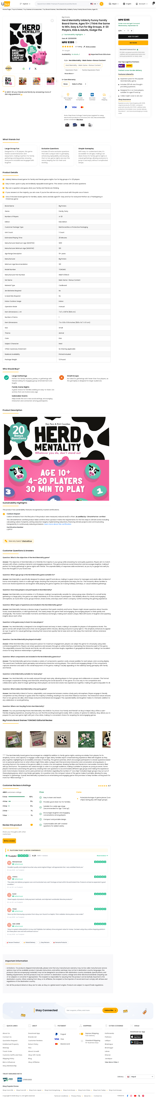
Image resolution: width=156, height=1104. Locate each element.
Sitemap (6, 1048)
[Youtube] (135, 1096)
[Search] (101, 4)
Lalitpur (108, 1040)
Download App (34, 1033)
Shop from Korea (69, 1090)
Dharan (108, 1055)
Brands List (32, 1037)
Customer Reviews (35, 1040)
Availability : (66, 54)
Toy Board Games (49, 9)
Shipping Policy (8, 1058)
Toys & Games (17, 9)
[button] (114, 4)
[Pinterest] (143, 1096)
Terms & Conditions (61, 1096)
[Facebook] (127, 1096)
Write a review (9, 841)
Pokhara (108, 1037)
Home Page (7, 9)
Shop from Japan (35, 1090)
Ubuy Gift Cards (34, 1055)
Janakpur (108, 1058)
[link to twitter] (36, 69)
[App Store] (136, 1037)
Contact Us (7, 1037)
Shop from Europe (115, 1090)
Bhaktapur (109, 1044)
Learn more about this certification (57, 524)
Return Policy (33, 1044)
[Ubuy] (6, 3)
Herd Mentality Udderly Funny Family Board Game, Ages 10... (77, 9)
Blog (30, 1058)
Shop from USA (8, 1090)
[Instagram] (131, 1096)
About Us (6, 1033)
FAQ (29, 1048)
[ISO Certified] (23, 1079)
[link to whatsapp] (24, 69)
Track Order (7, 1051)
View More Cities (111, 1062)
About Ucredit (33, 1051)
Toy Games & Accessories (32, 9)
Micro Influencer (9, 1062)
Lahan (107, 1051)
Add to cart (133, 36)
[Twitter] (139, 1096)
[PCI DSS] (8, 1080)
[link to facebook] (29, 69)
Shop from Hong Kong (52, 1090)
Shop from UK (21, 1090)
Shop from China (84, 1090)
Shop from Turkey (99, 1090)
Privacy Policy (76, 1096)
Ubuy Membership (10, 1066)
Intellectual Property (11, 1044)
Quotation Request (10, 1040)
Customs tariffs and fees (12, 1055)
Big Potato (66, 17)
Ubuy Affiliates (33, 1062)
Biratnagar (109, 1048)
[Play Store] (136, 1043)
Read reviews (101, 856)
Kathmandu (109, 1033)
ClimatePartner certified (96, 517)
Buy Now (80, 120)
